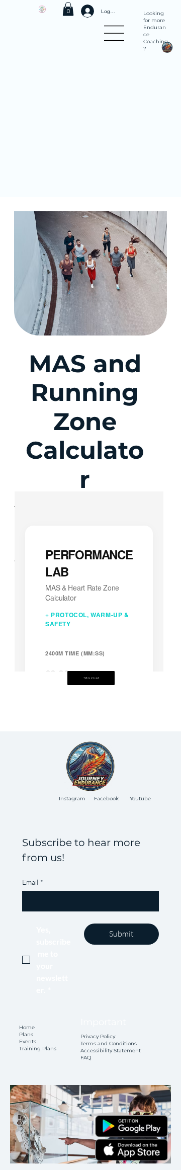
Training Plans (37, 1048)
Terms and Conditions (108, 1043)
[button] (68, 9)
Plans (26, 1034)
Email (32, 882)
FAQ (85, 1057)
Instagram (72, 798)
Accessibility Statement (110, 1050)
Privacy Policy (97, 1036)
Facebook (106, 798)
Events (27, 1041)
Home (27, 1027)
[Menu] (115, 33)
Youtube (140, 798)
